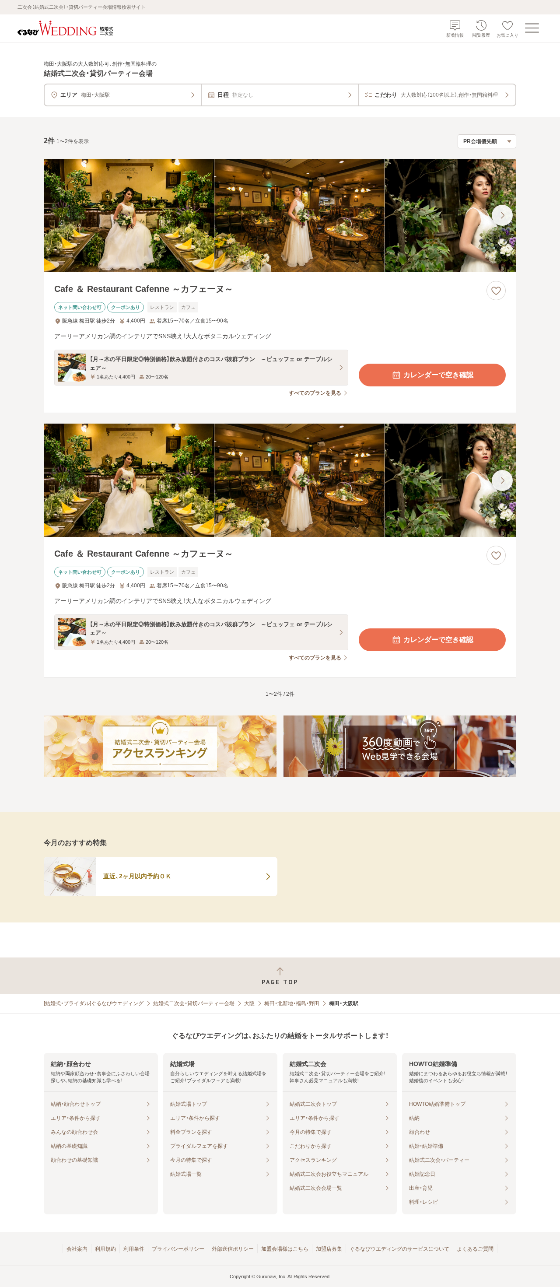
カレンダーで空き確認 (438, 375)
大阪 (249, 1003)
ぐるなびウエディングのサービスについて (399, 1249)
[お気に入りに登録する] (496, 290)
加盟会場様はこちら (284, 1249)
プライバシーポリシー (178, 1249)
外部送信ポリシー (233, 1249)
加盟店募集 (329, 1249)
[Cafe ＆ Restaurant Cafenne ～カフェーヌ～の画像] (280, 215)
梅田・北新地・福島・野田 (291, 1003)
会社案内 (77, 1249)
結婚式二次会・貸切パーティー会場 (193, 1003)
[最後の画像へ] (502, 215)
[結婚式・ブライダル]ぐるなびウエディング (94, 1003)
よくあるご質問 (475, 1249)
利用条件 (133, 1249)
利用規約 (105, 1249)
